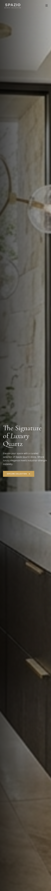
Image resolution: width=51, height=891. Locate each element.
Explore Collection (17, 474)
